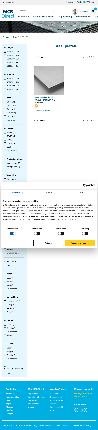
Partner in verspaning (43, 16)
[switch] (37, 233)
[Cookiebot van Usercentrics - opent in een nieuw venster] (84, 186)
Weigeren (48, 243)
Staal (8, 400)
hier (65, 219)
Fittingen (9, 414)
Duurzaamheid (83, 16)
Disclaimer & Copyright (83, 425)
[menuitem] (69, 2)
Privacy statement (23, 425)
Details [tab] (49, 193)
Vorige (6, 37)
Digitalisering (65, 16)
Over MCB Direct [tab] (58, 389)
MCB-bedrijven (56, 400)
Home (15, 37)
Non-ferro (10, 410)
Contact (53, 404)
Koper (8, 404)
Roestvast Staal (12, 397)
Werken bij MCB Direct (85, 2)
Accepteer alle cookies (80, 243)
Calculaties (32, 400)
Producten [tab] (11, 389)
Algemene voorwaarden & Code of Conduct (52, 425)
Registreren (33, 394)
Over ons (54, 394)
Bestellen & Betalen (36, 397)
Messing (9, 407)
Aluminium (10, 394)
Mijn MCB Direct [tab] (36, 389)
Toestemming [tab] (17, 193)
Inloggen (69, 2)
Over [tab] (81, 193)
